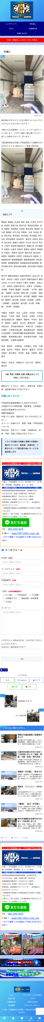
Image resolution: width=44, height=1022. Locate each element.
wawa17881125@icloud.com (25, 533)
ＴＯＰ (11, 995)
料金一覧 (11, 998)
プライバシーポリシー (32, 1005)
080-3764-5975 (15, 529)
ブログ (5, 670)
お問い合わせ (32, 1002)
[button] (29, 686)
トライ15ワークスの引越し (32, 995)
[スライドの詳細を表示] (17, 944)
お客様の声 (11, 1002)
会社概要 (11, 1005)
